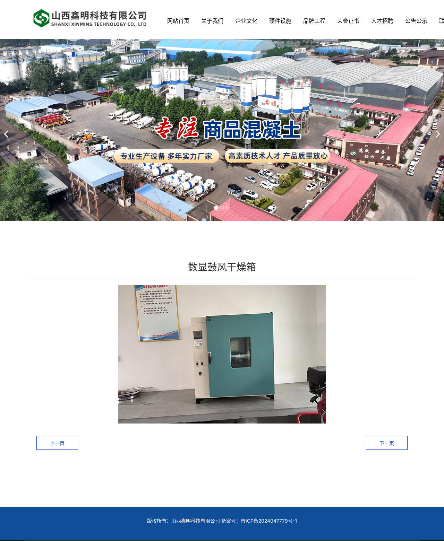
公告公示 (416, 20)
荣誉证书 (348, 20)
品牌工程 (314, 20)
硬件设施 (280, 20)
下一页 (386, 443)
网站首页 (178, 20)
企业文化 (246, 20)
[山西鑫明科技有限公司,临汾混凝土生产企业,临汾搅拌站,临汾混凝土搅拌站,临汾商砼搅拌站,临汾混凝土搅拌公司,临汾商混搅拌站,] (90, 18)
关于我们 (212, 20)
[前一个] (7, 130)
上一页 (57, 443)
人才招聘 (382, 20)
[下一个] (437, 130)
